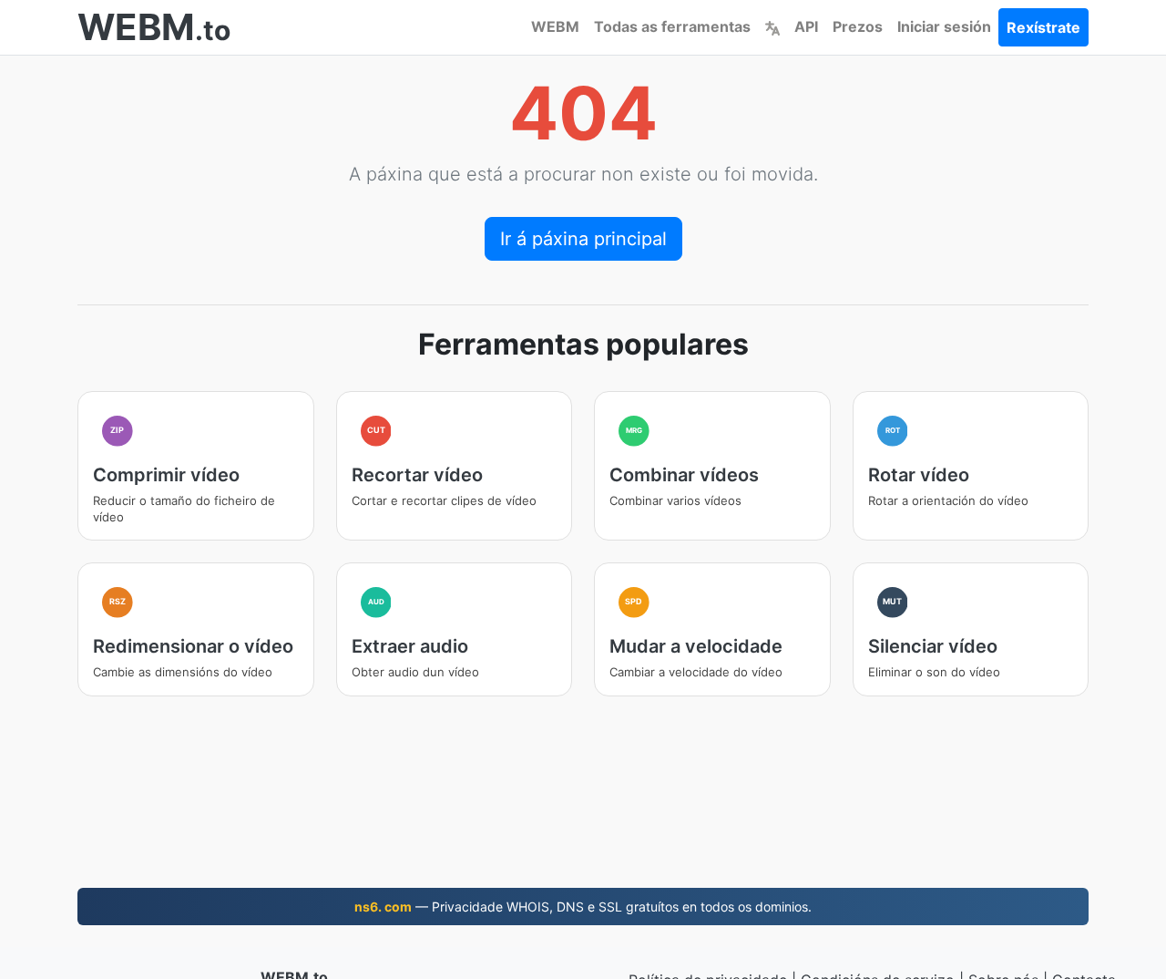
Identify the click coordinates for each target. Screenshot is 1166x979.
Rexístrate (1043, 27)
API (806, 26)
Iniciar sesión (944, 26)
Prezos (858, 26)
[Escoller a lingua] (772, 26)
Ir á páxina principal (583, 239)
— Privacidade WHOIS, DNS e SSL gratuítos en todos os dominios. (583, 906)
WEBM (555, 26)
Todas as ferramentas (672, 26)
